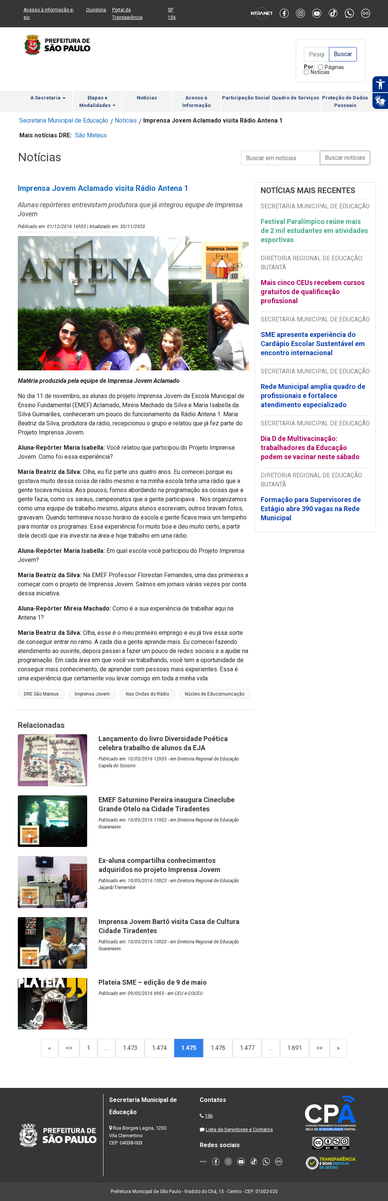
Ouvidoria (96, 10)
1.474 (159, 1047)
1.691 (294, 1047)
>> (319, 1047)
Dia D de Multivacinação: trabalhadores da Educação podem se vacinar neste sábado (310, 447)
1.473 (130, 1047)
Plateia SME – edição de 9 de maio (153, 982)
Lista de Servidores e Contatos (239, 1129)
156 (209, 1116)
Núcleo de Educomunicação (214, 694)
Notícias (320, 72)
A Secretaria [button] (46, 98)
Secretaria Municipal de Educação (63, 120)
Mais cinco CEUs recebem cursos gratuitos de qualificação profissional (313, 292)
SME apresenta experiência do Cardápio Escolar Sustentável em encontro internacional (313, 344)
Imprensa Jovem (92, 694)
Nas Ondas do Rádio (147, 694)
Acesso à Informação (196, 101)
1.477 (247, 1047)
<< (69, 1047)
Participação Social (246, 98)
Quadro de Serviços (295, 98)
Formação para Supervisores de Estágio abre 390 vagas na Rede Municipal (311, 509)
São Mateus (91, 135)
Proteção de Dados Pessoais (345, 101)
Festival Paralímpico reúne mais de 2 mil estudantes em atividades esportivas (314, 230)
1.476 (218, 1047)
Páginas (334, 67)
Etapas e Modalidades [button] (95, 101)
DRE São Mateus (41, 694)
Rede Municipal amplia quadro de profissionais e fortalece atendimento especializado (313, 395)
